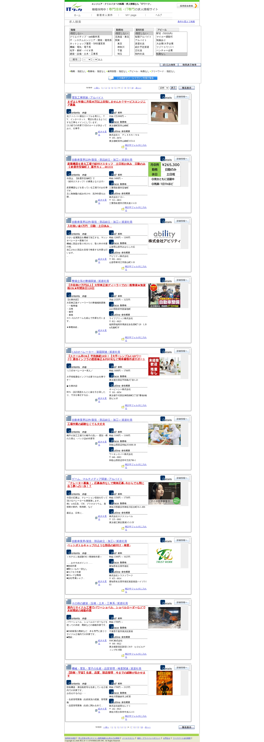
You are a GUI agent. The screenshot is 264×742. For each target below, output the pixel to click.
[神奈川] (122, 47)
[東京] (122, 43)
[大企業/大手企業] (171, 43)
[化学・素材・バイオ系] (91, 50)
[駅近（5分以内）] (171, 33)
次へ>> (138, 88)
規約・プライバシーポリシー (149, 738)
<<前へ (97, 88)
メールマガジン (128, 738)
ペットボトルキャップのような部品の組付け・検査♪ (99, 545)
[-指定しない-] (91, 33)
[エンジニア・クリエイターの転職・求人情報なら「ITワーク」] (74, 7)
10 (132, 88)
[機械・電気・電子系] (91, 47)
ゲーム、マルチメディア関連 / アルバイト (97, 479)
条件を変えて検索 (186, 21)
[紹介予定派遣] (144, 47)
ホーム (78, 16)
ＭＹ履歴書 (132, 16)
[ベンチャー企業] (171, 50)
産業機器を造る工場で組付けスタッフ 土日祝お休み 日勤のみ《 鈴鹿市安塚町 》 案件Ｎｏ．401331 (106, 165)
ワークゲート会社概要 (182, 738)
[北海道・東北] (122, 37)
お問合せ (166, 738)
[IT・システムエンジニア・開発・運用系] (91, 40)
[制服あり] (171, 40)
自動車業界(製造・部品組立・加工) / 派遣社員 (99, 541)
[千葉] (122, 50)
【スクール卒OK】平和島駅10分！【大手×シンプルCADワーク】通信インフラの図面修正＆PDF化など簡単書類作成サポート (106, 358)
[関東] (122, 40)
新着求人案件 (105, 16)
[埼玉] (122, 54)
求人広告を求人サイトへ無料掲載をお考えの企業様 (99, 738)
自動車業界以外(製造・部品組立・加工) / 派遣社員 (102, 159)
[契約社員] (144, 54)
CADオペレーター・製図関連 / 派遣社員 (96, 352)
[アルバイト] (144, 40)
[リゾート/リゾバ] (171, 47)
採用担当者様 (187, 6)
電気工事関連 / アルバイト (88, 97)
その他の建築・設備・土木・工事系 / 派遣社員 (100, 603)
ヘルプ (158, 16)
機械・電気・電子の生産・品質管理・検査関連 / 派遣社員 (106, 668)
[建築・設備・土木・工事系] (91, 54)
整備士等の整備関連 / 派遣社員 (90, 281)
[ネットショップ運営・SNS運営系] (91, 43)
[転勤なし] (171, 54)
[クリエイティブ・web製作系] (91, 37)
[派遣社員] (144, 43)
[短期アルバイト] (144, 37)
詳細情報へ (181, 96)
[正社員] (144, 50)
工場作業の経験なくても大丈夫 (86, 424)
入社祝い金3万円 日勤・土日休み (89, 226)
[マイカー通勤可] (171, 37)
